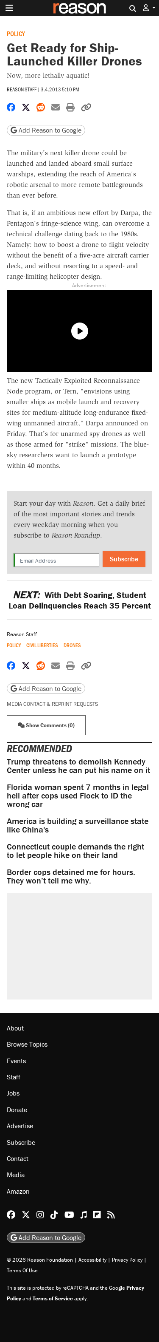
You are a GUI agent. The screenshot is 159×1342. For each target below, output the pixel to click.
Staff (13, 1077)
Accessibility (92, 1259)
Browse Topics (27, 1044)
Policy (16, 33)
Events (16, 1060)
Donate (17, 1109)
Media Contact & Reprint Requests (52, 704)
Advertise (20, 1125)
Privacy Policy (127, 1259)
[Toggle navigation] (9, 8)
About (15, 1028)
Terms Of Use (22, 1270)
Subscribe (124, 559)
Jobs (13, 1093)
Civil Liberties (42, 645)
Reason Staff (21, 89)
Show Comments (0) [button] (50, 725)
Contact (17, 1158)
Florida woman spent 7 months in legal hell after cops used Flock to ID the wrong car (78, 795)
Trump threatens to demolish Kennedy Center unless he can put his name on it (78, 765)
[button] (149, 8)
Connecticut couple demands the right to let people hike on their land (75, 850)
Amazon (18, 1191)
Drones (72, 645)
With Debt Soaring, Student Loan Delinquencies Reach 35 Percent (79, 600)
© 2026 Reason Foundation (40, 1259)
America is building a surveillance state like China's (77, 825)
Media (16, 1174)
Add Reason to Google (49, 130)
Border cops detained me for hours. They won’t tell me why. (71, 876)
